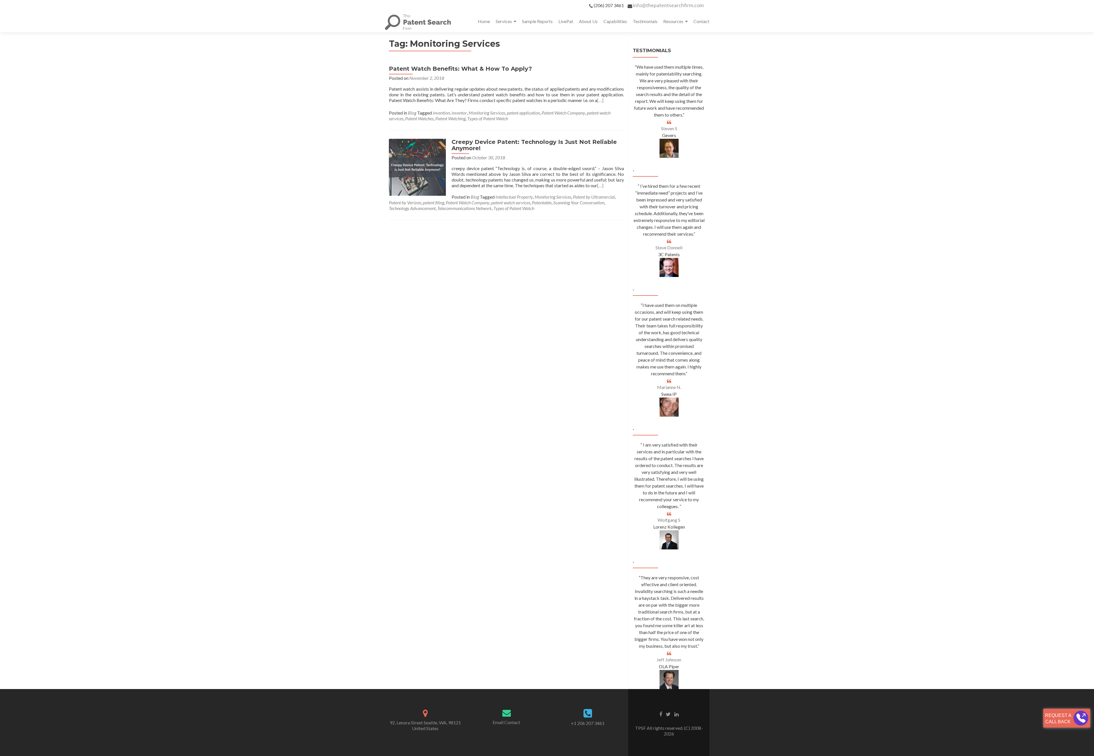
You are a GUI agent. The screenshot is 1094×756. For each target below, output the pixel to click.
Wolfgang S (669, 520)
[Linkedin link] (676, 714)
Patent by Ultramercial (594, 196)
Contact (701, 21)
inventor (459, 112)
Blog (412, 112)
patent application (523, 112)
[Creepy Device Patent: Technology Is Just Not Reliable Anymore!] (417, 166)
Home (484, 21)
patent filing (433, 202)
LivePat (565, 21)
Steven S (669, 128)
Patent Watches (419, 118)
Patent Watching (450, 118)
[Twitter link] (668, 714)
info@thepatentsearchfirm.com (668, 5)
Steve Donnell (669, 247)
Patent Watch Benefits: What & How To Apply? (460, 68)
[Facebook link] (660, 714)
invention (441, 112)
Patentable (542, 202)
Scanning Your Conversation (578, 202)
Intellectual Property (514, 196)
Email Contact (506, 722)
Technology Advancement (412, 208)
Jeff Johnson (669, 659)
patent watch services (510, 202)
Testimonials (645, 21)
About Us (588, 21)
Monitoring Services (487, 112)
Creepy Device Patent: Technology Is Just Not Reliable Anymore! (534, 145)
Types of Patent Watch (487, 118)
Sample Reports (537, 21)
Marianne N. (669, 387)
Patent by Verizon (405, 202)
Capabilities (615, 21)
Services (504, 21)
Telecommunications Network (464, 208)
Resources (673, 21)
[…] (600, 100)
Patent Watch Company (563, 112)
